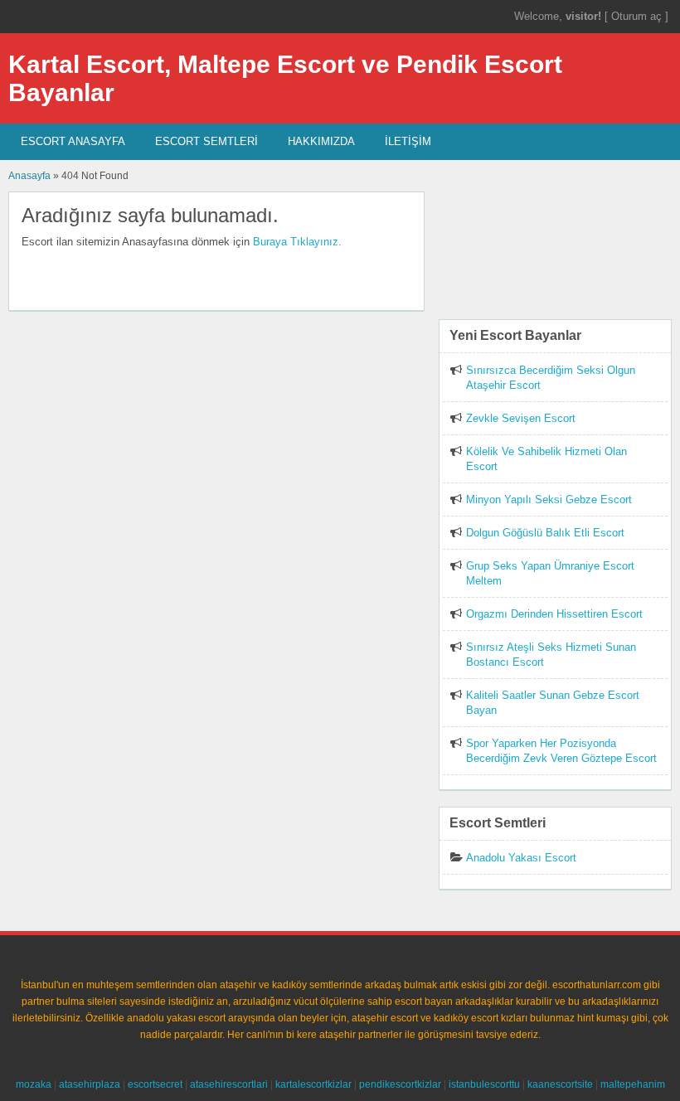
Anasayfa (29, 176)
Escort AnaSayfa (73, 141)
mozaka (33, 1084)
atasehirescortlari (229, 1084)
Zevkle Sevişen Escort (521, 418)
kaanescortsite (560, 1084)
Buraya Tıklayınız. (297, 241)
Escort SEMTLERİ (206, 141)
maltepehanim (632, 1084)
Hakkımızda (321, 141)
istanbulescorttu (484, 1084)
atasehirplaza (89, 1084)
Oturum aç (638, 16)
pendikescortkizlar (400, 1084)
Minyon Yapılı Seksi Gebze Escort (549, 499)
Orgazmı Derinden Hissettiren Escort (554, 614)
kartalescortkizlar (313, 1084)
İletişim (408, 141)
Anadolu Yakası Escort (521, 857)
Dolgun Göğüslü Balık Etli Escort (545, 532)
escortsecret (155, 1084)
